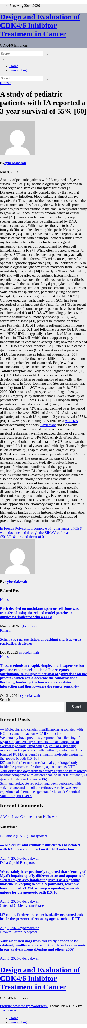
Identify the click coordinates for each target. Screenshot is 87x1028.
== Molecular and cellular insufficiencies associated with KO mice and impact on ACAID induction (41, 731)
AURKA (71, 421)
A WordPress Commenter (18, 817)
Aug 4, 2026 (9, 858)
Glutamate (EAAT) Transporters (23, 836)
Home (13, 66)
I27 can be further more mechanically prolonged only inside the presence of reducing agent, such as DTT (39, 765)
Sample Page (18, 70)
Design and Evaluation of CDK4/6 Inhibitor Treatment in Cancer (40, 25)
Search (5, 700)
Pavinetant (48, 425)
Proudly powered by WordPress (24, 1006)
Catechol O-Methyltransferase (22, 905)
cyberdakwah (15, 163)
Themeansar (9, 1010)
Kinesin (5, 83)
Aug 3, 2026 (9, 901)
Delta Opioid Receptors (17, 863)
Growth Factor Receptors (18, 932)
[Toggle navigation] (2, 59)
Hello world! (52, 817)
